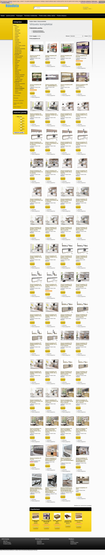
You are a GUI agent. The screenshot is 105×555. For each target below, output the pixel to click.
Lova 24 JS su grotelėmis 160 (67, 521)
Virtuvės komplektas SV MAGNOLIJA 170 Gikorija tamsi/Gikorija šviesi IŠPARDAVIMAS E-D (82, 460)
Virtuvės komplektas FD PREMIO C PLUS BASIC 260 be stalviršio (66, 373)
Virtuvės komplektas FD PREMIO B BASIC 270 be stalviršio (36, 344)
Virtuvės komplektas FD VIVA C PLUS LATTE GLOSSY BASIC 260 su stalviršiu (51, 430)
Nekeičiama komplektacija (39, 32)
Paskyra (72, 541)
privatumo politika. (6, 2)
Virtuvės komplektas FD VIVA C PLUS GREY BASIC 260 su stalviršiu (82, 401)
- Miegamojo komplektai (19, 48)
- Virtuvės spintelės (18, 89)
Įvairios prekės (10, 15)
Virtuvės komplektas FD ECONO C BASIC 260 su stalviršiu (81, 172)
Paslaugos (19, 15)
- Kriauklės (16, 41)
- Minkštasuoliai (17, 50)
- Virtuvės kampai (18, 86)
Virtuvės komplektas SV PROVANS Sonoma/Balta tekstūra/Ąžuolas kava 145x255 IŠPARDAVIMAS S (67, 489)
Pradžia (31, 21)
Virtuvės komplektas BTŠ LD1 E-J (66, 85)
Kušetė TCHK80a (79, 520)
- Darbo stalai (17, 33)
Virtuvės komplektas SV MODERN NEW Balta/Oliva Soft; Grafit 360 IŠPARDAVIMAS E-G (36, 489)
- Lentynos (16, 44)
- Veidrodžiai (17, 85)
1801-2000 (22, 121)
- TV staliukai (17, 77)
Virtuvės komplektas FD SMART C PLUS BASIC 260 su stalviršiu (51, 401)
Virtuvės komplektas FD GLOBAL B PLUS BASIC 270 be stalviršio (66, 285)
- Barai (15, 28)
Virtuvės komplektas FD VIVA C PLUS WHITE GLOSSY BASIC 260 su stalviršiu (81, 430)
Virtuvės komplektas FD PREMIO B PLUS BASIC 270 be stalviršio (66, 344)
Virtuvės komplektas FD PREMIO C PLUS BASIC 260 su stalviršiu (81, 373)
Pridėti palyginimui (35, 66)
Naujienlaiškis (73, 543)
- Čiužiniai (16, 31)
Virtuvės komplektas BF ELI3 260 (35, 85)
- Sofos (16, 63)
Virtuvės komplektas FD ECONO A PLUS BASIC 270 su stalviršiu (51, 143)
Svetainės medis (40, 543)
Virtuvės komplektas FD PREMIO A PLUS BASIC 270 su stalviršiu (81, 316)
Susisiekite (39, 541)
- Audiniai (16, 27)
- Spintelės (16, 65)
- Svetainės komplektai (19, 74)
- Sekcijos (16, 62)
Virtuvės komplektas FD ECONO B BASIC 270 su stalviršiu (81, 143)
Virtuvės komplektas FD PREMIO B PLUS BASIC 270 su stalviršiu (81, 344)
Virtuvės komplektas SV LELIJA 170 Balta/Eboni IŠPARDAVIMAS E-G (51, 459)
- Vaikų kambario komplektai (18, 81)
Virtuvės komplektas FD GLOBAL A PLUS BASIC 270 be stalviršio (81, 257)
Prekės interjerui (61, 15)
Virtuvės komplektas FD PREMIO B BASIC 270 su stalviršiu (51, 344)
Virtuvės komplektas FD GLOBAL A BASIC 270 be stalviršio (36, 257)
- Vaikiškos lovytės (18, 79)
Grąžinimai (39, 542)
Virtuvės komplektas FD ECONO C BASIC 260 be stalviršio (66, 172)
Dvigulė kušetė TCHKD (35, 521)
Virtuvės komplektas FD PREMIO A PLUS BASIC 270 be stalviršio (66, 316)
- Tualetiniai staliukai (19, 76)
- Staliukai (16, 71)
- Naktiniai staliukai (18, 56)
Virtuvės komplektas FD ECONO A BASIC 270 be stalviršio (66, 115)
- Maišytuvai (17, 47)
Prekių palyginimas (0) (35, 38)
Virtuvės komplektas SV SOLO (81, 488)
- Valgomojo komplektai (19, 83)
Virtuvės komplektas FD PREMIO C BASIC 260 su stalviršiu (51, 373)
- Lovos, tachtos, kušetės (19, 45)
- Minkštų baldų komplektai (17, 54)
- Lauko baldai (17, 42)
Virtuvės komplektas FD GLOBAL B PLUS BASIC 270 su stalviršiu (81, 285)
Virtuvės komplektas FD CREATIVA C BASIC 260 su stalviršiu (51, 115)
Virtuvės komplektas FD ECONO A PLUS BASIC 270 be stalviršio (36, 143)
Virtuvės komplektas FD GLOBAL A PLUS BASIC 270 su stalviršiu (66, 257)
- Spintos (16, 67)
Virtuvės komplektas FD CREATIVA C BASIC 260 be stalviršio (36, 115)
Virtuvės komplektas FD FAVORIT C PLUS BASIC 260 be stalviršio (66, 200)
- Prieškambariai (18, 57)
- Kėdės (16, 37)
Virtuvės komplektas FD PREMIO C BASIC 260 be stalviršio (36, 373)
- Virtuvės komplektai (19, 88)
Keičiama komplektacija (38, 30)
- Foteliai (16, 34)
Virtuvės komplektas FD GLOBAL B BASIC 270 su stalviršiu (51, 285)
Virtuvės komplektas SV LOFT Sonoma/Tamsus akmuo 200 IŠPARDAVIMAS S (67, 460)
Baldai (3, 15)
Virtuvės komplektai (41, 21)
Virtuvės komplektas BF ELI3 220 (66, 56)
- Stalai (16, 68)
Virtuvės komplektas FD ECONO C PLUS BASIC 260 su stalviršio (51, 200)
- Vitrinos (16, 91)
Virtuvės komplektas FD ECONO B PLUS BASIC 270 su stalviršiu (51, 172)
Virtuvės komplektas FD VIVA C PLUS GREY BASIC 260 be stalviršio (67, 401)
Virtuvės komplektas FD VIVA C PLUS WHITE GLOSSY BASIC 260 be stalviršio (66, 430)
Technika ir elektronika (30, 15)
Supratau (102, 2)
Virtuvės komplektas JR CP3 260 (35, 459)
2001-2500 (22, 124)
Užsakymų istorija (74, 542)
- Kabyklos (16, 36)
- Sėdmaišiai (17, 60)
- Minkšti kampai (18, 51)
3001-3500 (22, 130)
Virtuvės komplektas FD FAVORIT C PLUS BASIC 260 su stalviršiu (51, 229)
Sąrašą (35, 36)
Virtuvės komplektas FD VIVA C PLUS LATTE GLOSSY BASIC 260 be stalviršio (35, 430)
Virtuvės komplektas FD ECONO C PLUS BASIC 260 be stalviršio (36, 200)
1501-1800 (22, 119)
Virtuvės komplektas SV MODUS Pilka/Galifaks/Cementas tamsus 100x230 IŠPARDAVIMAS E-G (51, 490)
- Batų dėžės (17, 30)
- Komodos (16, 39)
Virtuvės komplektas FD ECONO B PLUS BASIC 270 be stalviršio (36, 172)
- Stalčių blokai (17, 70)
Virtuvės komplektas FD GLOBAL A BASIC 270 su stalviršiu (51, 257)
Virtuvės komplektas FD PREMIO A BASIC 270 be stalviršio (36, 316)
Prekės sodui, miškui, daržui (47, 15)
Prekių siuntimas (7, 542)
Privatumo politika (7, 543)
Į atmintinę (33, 65)
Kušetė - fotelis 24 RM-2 (57, 521)
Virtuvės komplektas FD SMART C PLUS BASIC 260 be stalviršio (36, 401)
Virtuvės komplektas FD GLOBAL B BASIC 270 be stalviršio (36, 285)
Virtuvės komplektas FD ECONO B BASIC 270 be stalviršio (66, 143)
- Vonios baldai (17, 93)
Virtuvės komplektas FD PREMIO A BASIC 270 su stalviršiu (51, 316)
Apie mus (5, 541)
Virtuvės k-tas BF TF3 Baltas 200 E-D (35, 56)
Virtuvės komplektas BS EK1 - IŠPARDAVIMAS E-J (51, 85)
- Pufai (15, 59)
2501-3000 (22, 127)
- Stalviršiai (16, 73)
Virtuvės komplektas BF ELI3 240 (81, 56)
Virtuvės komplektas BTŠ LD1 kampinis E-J (82, 85)
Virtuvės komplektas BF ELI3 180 (51, 56)
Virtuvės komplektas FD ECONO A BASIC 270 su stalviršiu (81, 115)
